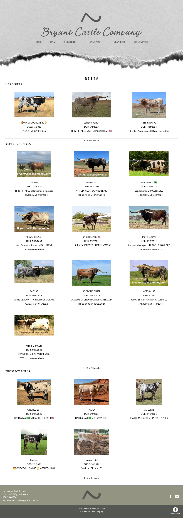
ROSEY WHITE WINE (40, 353)
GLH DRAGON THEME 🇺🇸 (100, 130)
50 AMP (34, 182)
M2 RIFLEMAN (149, 236)
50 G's (99, 468)
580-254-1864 (9, 497)
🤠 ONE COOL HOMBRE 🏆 (34, 122)
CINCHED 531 (34, 409)
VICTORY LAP (149, 291)
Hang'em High (91, 459)
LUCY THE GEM (39, 130)
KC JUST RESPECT (34, 236)
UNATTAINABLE (159, 299)
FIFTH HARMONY (103, 245)
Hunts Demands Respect (26, 245)
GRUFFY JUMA (48, 468)
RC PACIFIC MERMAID (101, 299)
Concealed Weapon (137, 245)
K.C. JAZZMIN (46, 245)
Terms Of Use (94, 508)
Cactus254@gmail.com (15, 494)
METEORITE (149, 409)
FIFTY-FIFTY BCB (78, 130)
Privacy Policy (83, 508)
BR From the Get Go (159, 130)
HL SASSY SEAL (100, 417)
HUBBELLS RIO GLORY (159, 245)
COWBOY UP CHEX (80, 299)
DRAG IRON (23, 353)
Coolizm (34, 459)
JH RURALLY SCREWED (82, 245)
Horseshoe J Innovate (42, 190)
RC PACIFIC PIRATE (91, 291)
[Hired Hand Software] (175, 512)
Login (103, 508)
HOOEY (91, 409)
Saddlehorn (140, 190)
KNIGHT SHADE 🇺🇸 (91, 236)
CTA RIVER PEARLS (159, 417)
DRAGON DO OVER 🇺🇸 (43, 417)
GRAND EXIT (91, 182)
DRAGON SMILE (155, 190)
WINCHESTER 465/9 (140, 299)
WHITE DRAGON (83, 190)
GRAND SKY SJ (100, 190)
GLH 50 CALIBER (91, 122)
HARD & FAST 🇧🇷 (149, 182)
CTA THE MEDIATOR (139, 417)
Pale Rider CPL (149, 122)
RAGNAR (26, 130)
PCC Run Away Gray (138, 130)
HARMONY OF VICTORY (43, 299)
